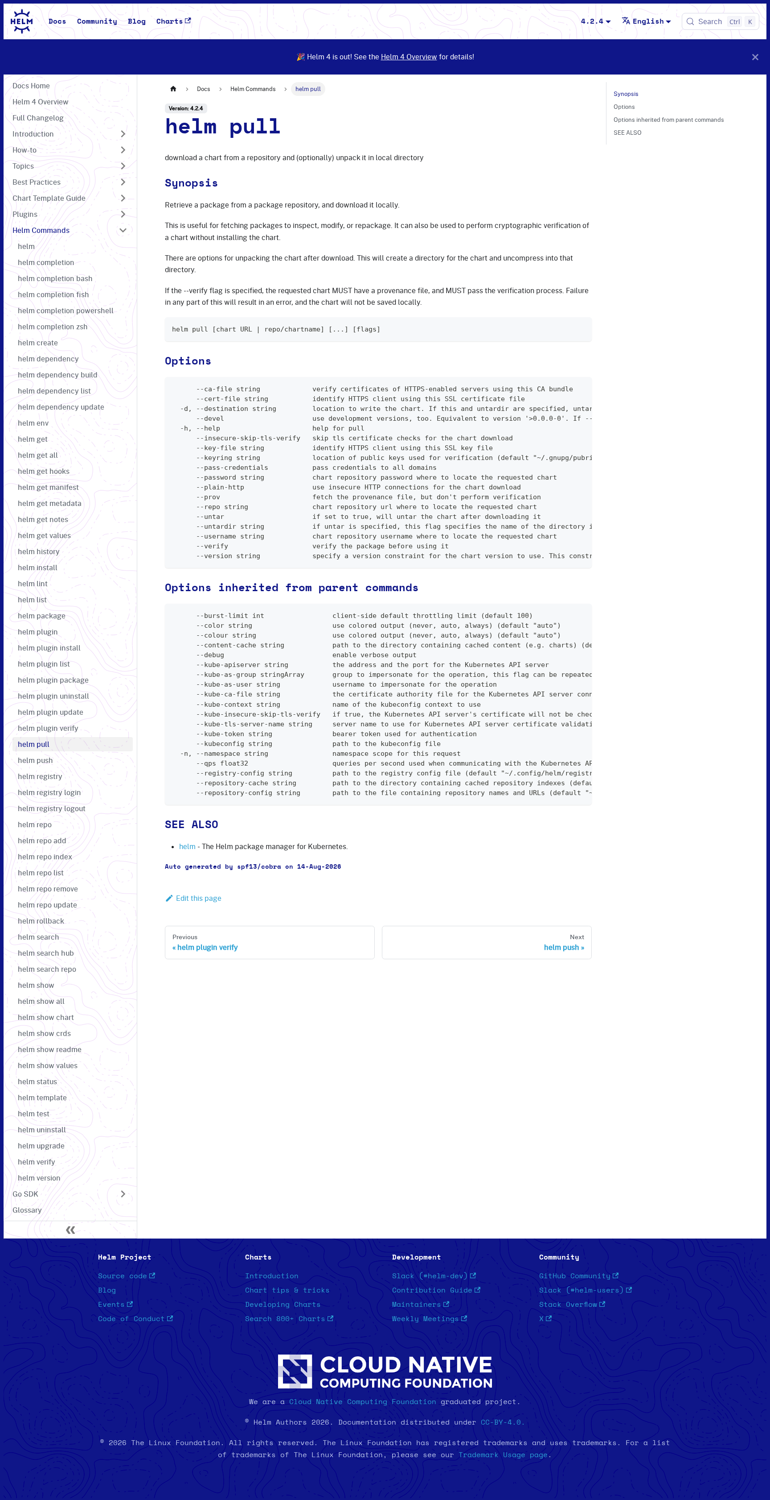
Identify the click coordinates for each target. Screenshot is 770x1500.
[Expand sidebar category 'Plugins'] (123, 214)
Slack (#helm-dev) (430, 1276)
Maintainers (416, 1304)
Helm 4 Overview (409, 56)
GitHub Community (574, 1276)
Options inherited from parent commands (669, 119)
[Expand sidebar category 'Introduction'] (123, 134)
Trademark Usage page (503, 1455)
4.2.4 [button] (592, 21)
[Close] (755, 57)
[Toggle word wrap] (564, 388)
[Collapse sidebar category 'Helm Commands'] (123, 230)
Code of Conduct (131, 1318)
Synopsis (626, 93)
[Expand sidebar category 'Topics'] (123, 166)
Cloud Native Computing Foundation (362, 1401)
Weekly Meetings (425, 1318)
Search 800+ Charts (285, 1318)
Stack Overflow (568, 1304)
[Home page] (173, 89)
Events (111, 1304)
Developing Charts (283, 1304)
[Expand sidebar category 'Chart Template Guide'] (123, 198)
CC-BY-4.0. (503, 1422)
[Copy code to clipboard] (580, 328)
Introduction (272, 1276)
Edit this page (198, 898)
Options (624, 106)
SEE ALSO (628, 132)
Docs (57, 21)
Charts (169, 21)
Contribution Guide (432, 1290)
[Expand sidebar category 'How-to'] (123, 150)
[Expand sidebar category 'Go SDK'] (123, 1194)
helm (187, 846)
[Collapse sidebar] (70, 1230)
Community (97, 21)
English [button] (648, 21)
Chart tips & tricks (287, 1290)
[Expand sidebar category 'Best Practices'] (123, 182)
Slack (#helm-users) (581, 1290)
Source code (122, 1276)
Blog (137, 21)
